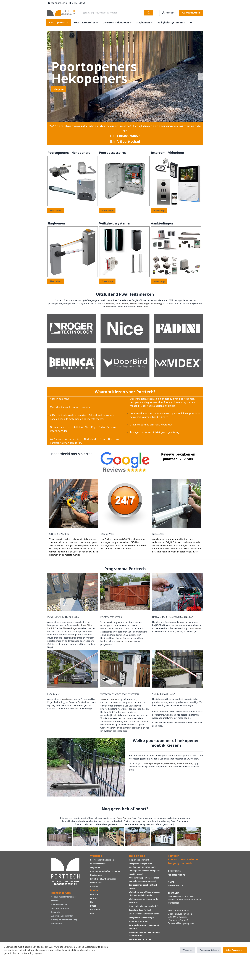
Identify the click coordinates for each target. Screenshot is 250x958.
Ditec (118, 303)
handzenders (195, 628)
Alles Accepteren (234, 950)
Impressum (56, 923)
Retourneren (96, 882)
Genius (133, 303)
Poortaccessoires (98, 863)
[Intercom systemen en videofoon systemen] (176, 180)
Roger (74, 628)
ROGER (93, 906)
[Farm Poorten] (59, 836)
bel (170, 766)
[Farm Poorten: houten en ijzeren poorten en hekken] (137, 836)
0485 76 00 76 (78, 2)
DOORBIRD (95, 909)
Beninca (110, 303)
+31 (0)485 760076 (126, 136)
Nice (140, 303)
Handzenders (96, 875)
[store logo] (61, 13)
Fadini (125, 303)
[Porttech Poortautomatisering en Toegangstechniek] (65, 871)
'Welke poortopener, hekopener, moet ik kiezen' (167, 763)
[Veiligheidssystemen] (124, 251)
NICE (92, 902)
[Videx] (178, 362)
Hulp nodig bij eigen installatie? (143, 906)
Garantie (94, 886)
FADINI (93, 898)
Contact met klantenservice (63, 897)
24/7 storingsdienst (60, 908)
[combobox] (117, 12)
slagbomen (67, 699)
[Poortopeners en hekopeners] (72, 180)
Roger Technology (153, 303)
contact (177, 896)
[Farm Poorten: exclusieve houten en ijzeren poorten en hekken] (163, 836)
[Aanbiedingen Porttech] (176, 251)
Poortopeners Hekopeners (102, 860)
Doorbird (143, 306)
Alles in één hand (59, 904)
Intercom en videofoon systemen (105, 871)
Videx (109, 306)
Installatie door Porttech (140, 910)
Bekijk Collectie (63, 101)
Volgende (200, 76)
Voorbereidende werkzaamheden (144, 913)
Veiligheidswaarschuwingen (141, 917)
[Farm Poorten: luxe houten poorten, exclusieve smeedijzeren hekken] (189, 836)
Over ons (55, 900)
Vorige (49, 76)
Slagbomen (95, 867)
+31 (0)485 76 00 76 (176, 875)
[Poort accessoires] (124, 180)
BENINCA (94, 894)
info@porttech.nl (59, 2)
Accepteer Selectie (209, 950)
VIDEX (93, 913)
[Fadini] (178, 328)
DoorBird (114, 699)
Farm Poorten (124, 818)
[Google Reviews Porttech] (125, 461)
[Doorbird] (125, 362)
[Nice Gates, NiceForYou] (125, 328)
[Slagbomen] (72, 251)
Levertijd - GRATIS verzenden (103, 879)
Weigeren (187, 950)
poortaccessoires (125, 641)
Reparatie (55, 912)
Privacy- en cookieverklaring (64, 919)
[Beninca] (71, 362)
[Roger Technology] (71, 328)
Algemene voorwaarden (62, 916)
